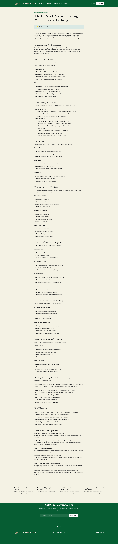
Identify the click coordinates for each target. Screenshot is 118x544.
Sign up (52, 532)
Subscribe (100, 3)
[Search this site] (89, 3)
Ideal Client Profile (57, 3)
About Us (41, 3)
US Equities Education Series (41, 12)
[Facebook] (60, 526)
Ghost (102, 532)
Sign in (93, 3)
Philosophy (48, 3)
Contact (66, 3)
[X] (57, 526)
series (52, 27)
